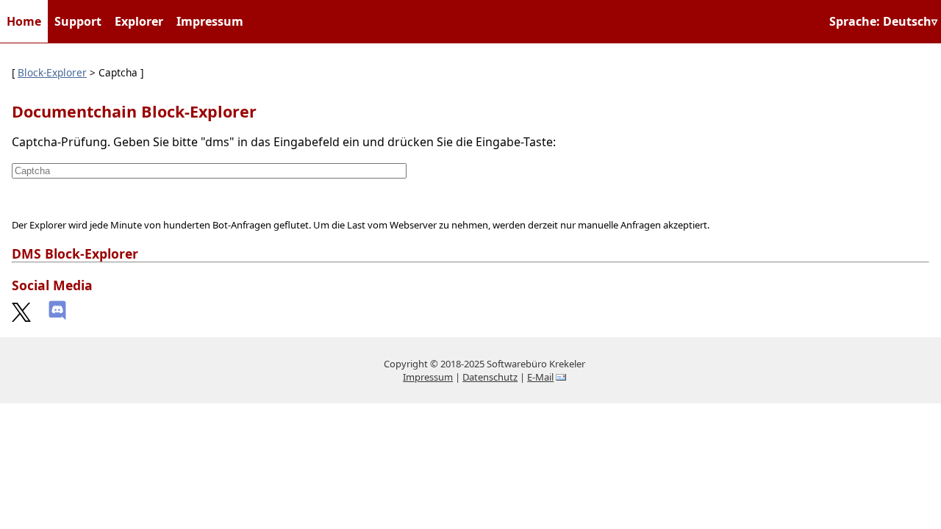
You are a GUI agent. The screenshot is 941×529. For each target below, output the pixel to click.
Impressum (209, 21)
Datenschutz (490, 377)
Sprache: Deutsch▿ (883, 21)
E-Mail (540, 377)
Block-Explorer (52, 72)
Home (24, 21)
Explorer (139, 21)
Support (77, 21)
